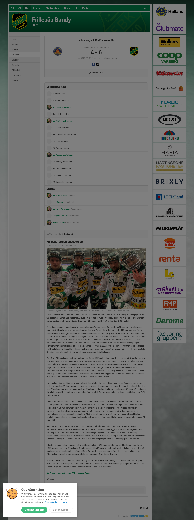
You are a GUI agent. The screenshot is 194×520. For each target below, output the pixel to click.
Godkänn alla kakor (34, 509)
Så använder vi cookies (57, 502)
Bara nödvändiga (61, 509)
